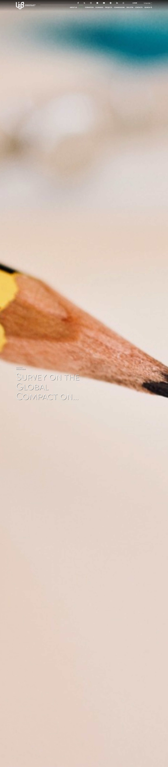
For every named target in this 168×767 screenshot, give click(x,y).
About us (73, 7)
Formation (89, 7)
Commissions (119, 7)
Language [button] (147, 3)
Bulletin (130, 7)
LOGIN (135, 3)
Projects (108, 7)
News (81, 7)
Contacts (139, 7)
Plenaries (99, 7)
